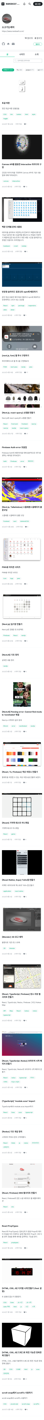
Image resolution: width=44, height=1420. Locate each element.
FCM (5, 367)
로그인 (38, 4)
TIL (19, 70)
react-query (24, 428)
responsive (32, 305)
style (33, 114)
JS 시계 (28, 1302)
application (7, 891)
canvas (5, 181)
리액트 (5, 1082)
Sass (13, 1112)
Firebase (14, 461)
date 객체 (6, 1307)
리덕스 (32, 1078)
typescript (6, 1015)
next (14, 521)
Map (11, 1011)
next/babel (23, 726)
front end (14, 424)
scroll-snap (26, 1404)
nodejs (24, 246)
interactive (16, 181)
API (4, 1011)
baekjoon (6, 246)
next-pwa (14, 367)
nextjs (23, 367)
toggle (5, 118)
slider (13, 310)
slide (5, 310)
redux (35, 1011)
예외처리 (30, 461)
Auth (5, 461)
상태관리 (6, 1147)
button (19, 114)
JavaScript (14, 1404)
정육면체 (6, 1373)
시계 (33, 1307)
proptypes (14, 1242)
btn (11, 114)
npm (12, 305)
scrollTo (36, 1404)
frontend (25, 424)
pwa (30, 367)
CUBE (18, 1369)
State (13, 1143)
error (22, 461)
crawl (16, 246)
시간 (27, 1307)
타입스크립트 (15, 1082)
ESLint (5, 726)
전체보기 (8, 70)
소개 (36, 54)
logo (11, 578)
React (5, 305)
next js (34, 424)
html (26, 114)
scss (20, 1112)
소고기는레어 (8, 27)
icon (4, 578)
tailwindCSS (24, 521)
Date (12, 1302)
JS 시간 (20, 1302)
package (21, 305)
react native (19, 891)
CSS (4, 114)
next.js (5, 428)
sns (12, 1207)
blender (12, 948)
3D (4, 948)
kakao (27, 1011)
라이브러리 (35, 1143)
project (30, 70)
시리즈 (22, 54)
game (13, 834)
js (19, 1143)
